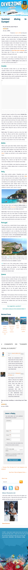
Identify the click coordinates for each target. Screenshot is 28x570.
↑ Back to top (4, 478)
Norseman (13, 207)
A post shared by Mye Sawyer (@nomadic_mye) (12, 110)
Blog (23, 537)
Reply (22, 353)
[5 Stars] (7, 28)
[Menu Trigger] (25, 3)
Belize (3, 153)
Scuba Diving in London (17, 325)
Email (8, 435)
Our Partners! (18, 537)
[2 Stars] (4, 28)
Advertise (11, 537)
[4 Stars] (6, 28)
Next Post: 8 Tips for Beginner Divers (18, 472)
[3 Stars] (5, 28)
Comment (8, 420)
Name (8, 431)
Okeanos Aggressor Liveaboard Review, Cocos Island (4, 330)
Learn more (5, 537)
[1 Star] (3, 28)
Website (8, 439)
